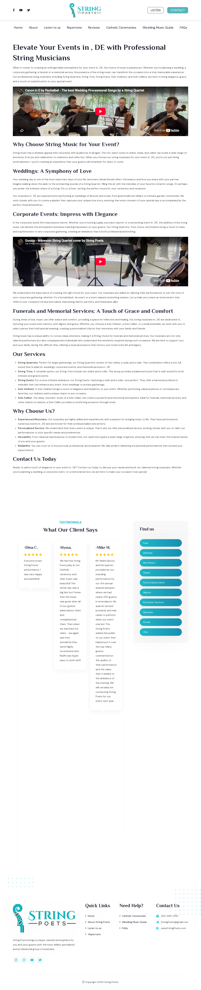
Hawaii (146, 572)
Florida (146, 622)
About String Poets (99, 922)
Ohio (145, 632)
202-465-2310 (169, 916)
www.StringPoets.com (173, 928)
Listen (155, 10)
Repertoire (74, 27)
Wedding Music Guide (158, 27)
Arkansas (147, 552)
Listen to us (52, 27)
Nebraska (148, 612)
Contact (178, 10)
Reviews (94, 27)
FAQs (183, 27)
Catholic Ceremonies (121, 27)
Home (18, 27)
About (33, 27)
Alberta (147, 592)
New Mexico (149, 562)
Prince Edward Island (154, 582)
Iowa (145, 543)
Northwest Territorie (153, 602)
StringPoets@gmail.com (174, 922)
